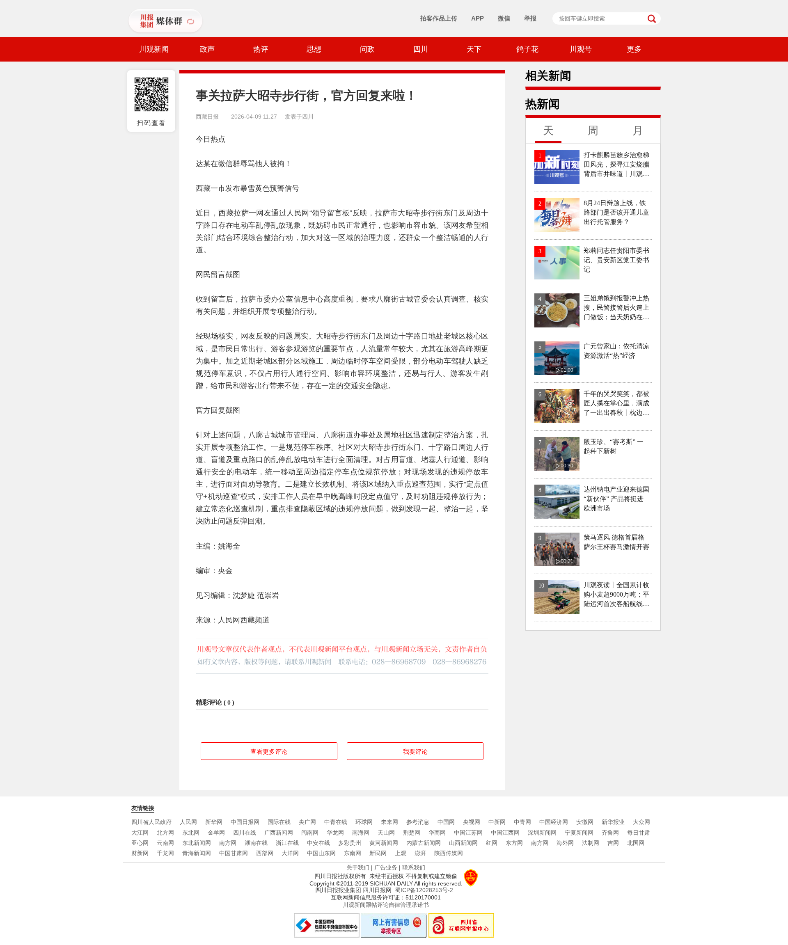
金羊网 (216, 832)
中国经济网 (553, 822)
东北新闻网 (196, 843)
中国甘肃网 (233, 853)
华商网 (437, 832)
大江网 (140, 832)
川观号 (581, 49)
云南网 (165, 843)
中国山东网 (321, 853)
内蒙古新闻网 (423, 843)
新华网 (213, 822)
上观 (400, 853)
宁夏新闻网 (579, 832)
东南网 (352, 853)
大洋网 (290, 853)
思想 (314, 49)
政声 (207, 49)
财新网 (140, 853)
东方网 (514, 843)
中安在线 (318, 843)
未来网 (389, 822)
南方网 (227, 843)
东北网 (190, 832)
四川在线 (244, 832)
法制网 (590, 843)
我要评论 (415, 751)
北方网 (165, 832)
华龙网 (335, 832)
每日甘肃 (638, 832)
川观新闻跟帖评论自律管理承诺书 (386, 905)
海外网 (565, 843)
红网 (491, 843)
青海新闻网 (196, 853)
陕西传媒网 (448, 853)
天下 (474, 49)
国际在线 (279, 822)
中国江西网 (505, 832)
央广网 (307, 822)
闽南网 (309, 832)
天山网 (386, 832)
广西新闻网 (278, 832)
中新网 (497, 822)
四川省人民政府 (151, 822)
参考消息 (417, 822)
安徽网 (584, 822)
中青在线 (335, 822)
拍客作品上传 (438, 18)
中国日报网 (245, 822)
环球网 (364, 822)
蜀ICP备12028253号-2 (424, 890)
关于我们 (357, 867)
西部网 (264, 853)
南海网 (360, 832)
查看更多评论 (268, 751)
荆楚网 (411, 832)
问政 (367, 49)
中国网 (446, 822)
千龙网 (165, 853)
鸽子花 (527, 49)
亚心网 (140, 843)
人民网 (188, 822)
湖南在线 (256, 843)
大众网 (641, 822)
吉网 (613, 843)
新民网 (378, 853)
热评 (260, 49)
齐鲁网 (610, 832)
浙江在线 (287, 843)
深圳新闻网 (542, 832)
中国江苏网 (468, 832)
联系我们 (413, 867)
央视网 (471, 822)
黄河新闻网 (383, 843)
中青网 (522, 822)
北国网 (635, 843)
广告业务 (385, 867)
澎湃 (420, 853)
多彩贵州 (349, 843)
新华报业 (613, 822)
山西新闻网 (463, 843)
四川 (420, 49)
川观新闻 (154, 49)
